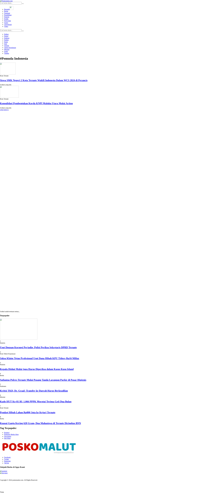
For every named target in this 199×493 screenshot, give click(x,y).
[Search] (23, 3)
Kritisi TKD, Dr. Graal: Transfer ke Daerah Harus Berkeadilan (34, 390)
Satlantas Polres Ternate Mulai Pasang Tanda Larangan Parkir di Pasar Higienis (43, 380)
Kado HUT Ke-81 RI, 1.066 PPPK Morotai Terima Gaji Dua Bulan (35, 401)
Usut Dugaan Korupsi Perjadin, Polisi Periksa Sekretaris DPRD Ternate (38, 347)
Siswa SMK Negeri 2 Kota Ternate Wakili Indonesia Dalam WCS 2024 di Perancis (43, 80)
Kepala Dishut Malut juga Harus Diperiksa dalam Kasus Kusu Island (37, 369)
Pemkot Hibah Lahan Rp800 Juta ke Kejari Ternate (27, 412)
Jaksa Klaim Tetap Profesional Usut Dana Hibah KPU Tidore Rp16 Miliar (39, 358)
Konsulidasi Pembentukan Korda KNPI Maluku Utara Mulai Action (36, 103)
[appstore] (3, 471)
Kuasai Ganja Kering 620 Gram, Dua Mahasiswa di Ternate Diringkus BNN (40, 423)
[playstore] (4, 473)
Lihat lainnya (4, 110)
